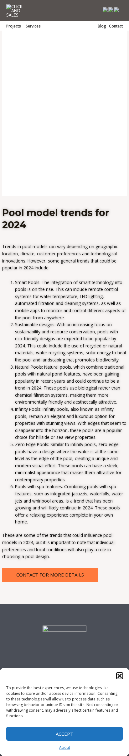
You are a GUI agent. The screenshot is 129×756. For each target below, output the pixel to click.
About (64, 747)
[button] (119, 676)
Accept (64, 734)
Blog (102, 25)
